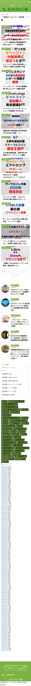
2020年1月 (4, 604)
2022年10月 (4, 547)
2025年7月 (4, 489)
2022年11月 (4, 545)
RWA (5, 431)
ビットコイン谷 (15, 679)
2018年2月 (4, 645)
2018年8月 (4, 634)
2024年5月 (4, 514)
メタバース (20, 450)
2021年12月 (4, 564)
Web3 (16, 434)
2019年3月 (4, 622)
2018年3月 (4, 643)
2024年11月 (4, 503)
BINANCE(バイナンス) (17, 401)
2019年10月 (4, 610)
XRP (24, 434)
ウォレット (20, 439)
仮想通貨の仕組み (7, 377)
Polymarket (7, 428)
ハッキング (18, 445)
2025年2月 (4, 498)
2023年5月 (4, 535)
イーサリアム (8, 439)
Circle (6, 412)
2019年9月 (4, 611)
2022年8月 (4, 550)
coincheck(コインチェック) (11, 418)
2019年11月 (4, 608)
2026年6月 (4, 470)
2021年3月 (4, 580)
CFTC (25, 409)
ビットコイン (8, 448)
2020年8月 (4, 592)
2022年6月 (4, 554)
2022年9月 (4, 549)
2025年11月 (4, 482)
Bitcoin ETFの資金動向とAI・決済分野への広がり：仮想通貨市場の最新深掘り (20, 338)
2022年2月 (4, 561)
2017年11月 (4, 650)
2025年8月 (4, 488)
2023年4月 (4, 536)
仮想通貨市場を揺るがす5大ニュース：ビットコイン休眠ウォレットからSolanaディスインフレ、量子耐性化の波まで (20, 354)
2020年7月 (4, 594)
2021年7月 (4, 573)
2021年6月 (4, 575)
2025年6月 (4, 491)
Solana (22, 431)
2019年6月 (4, 617)
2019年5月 (4, 618)
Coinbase (7, 415)
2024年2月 (4, 519)
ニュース (7, 445)
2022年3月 (4, 559)
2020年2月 (4, 603)
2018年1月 (4, 646)
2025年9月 (4, 486)
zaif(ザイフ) (7, 437)
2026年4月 (4, 474)
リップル (6, 453)
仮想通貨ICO (6, 374)
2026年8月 (4, 467)
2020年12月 (4, 585)
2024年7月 (4, 510)
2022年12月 (4, 543)
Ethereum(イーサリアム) (19, 420)
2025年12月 (4, 481)
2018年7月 (4, 636)
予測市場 (16, 453)
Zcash (18, 437)
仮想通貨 (7, 456)
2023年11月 (4, 524)
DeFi (25, 418)
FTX (5, 423)
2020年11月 (4, 587)
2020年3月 (4, 601)
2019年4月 (4, 620)
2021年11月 (4, 566)
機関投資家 (21, 459)
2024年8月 (4, 509)
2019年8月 (4, 613)
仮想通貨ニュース (7, 388)
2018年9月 (4, 632)
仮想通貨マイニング (8, 391)
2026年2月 (4, 477)
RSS (25, 670)
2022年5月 (4, 556)
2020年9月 (4, 590)
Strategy (6, 434)
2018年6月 (4, 638)
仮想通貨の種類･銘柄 (8, 381)
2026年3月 (4, 475)
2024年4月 (4, 516)
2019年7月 (4, 615)
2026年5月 (4, 472)
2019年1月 (4, 625)
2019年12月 (4, 606)
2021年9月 (4, 570)
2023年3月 (4, 538)
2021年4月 (4, 578)
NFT (19, 426)
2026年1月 (4, 479)
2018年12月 (4, 627)
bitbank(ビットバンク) (10, 404)
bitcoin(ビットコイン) (10, 407)
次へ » (17, 275)
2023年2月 (4, 540)
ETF (5, 420)
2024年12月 (4, 502)
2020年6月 (4, 596)
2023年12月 (4, 522)
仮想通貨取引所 (6, 395)
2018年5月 (4, 639)
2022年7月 (4, 552)
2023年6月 (4, 533)
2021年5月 (4, 577)
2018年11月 (4, 629)
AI (5, 401)
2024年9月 (4, 507)
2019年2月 (4, 624)
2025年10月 (4, 484)
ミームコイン (8, 450)
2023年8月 (4, 529)
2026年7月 (4, 468)
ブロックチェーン (22, 448)
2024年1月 (4, 521)
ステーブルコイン (9, 442)
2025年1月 (4, 500)
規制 (5, 461)
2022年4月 (4, 557)
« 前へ (4, 271)
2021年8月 (4, 571)
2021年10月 (4, 568)
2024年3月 (4, 517)
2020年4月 (4, 599)
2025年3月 (4, 496)
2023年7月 (4, 531)
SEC (13, 431)
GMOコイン (15, 423)
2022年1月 (4, 563)
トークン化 (22, 442)
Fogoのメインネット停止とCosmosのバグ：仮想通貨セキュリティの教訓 (20, 292)
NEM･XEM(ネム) (8, 426)
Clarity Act (15, 412)
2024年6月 (4, 512)
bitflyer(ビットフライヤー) (11, 409)
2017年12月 (4, 648)
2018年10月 (4, 631)
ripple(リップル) (20, 428)
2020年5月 (4, 597)
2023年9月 (4, 528)
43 (12, 275)
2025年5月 (4, 493)
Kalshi (25, 423)
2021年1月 (4, 584)
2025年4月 (4, 495)
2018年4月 (4, 641)
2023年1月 (4, 542)
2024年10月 (4, 505)
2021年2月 (4, 582)
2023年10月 (4, 526)
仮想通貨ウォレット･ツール (10, 384)
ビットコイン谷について (16, 670)
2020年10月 (4, 589)
